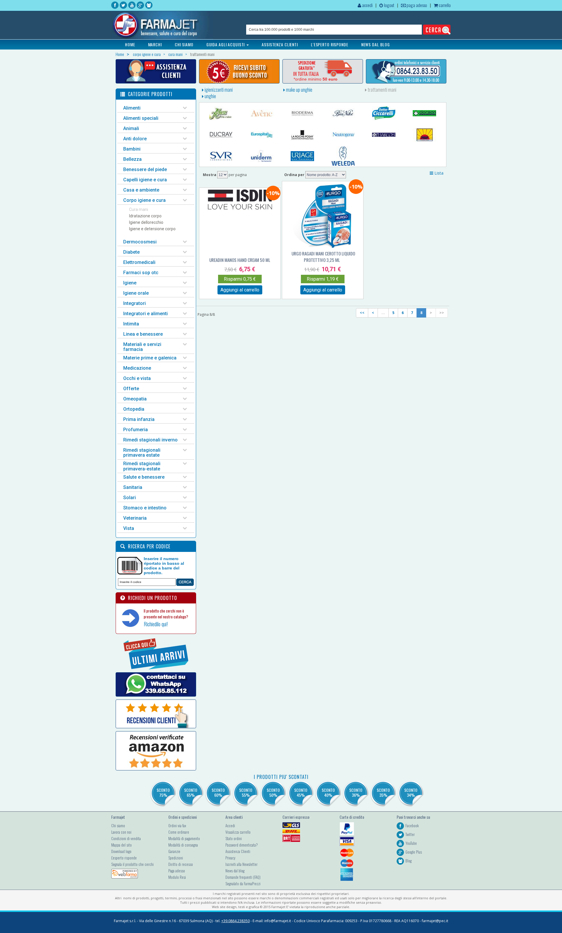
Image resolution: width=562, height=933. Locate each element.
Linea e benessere (143, 334)
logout (388, 5)
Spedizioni (175, 858)
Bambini (131, 149)
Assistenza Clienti (237, 851)
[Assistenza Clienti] (156, 71)
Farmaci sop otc (140, 272)
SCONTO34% (410, 792)
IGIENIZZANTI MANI (218, 89)
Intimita (131, 324)
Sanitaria (132, 487)
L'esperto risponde (124, 858)
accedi (367, 5)
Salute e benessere (144, 477)
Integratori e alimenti (145, 313)
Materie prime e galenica (150, 358)
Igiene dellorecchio (146, 222)
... (383, 312)
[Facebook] (115, 5)
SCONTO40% (328, 792)
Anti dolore (135, 138)
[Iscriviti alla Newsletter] (239, 71)
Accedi (230, 825)
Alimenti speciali (140, 118)
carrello (444, 5)
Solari (129, 497)
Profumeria (135, 429)
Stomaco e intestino (145, 508)
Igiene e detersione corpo (152, 228)
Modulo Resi (177, 877)
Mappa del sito (121, 845)
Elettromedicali (139, 262)
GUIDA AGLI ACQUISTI (226, 44)
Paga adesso (176, 871)
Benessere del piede (145, 169)
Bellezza (132, 159)
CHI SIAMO (184, 44)
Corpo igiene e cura (144, 200)
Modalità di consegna (183, 845)
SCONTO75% (163, 792)
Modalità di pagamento (184, 838)
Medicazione (137, 368)
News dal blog (234, 871)
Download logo (121, 851)
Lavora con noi (121, 832)
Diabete (131, 252)
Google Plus (413, 852)
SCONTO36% (355, 792)
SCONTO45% (300, 792)
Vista (128, 528)
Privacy (230, 858)
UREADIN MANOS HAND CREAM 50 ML (239, 260)
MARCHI (155, 44)
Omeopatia (135, 399)
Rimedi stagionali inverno (150, 440)
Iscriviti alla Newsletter (241, 864)
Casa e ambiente (141, 190)
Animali (131, 128)
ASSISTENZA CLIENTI (280, 44)
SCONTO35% (383, 792)
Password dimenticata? (241, 845)
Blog (408, 861)
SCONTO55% (245, 792)
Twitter (410, 834)
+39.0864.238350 (235, 920)
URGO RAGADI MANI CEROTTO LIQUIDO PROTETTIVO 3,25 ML (323, 256)
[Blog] (149, 5)
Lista (438, 173)
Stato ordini (233, 838)
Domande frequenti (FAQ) (243, 877)
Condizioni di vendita (126, 838)
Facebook (412, 825)
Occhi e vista (137, 378)
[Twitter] (123, 5)
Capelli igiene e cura (145, 179)
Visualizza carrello (238, 832)
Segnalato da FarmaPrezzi (243, 883)
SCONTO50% (273, 792)
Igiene (129, 283)
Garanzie (174, 851)
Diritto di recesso (180, 864)
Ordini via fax (177, 825)
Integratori (134, 303)
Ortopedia (133, 409)
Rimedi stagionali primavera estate (141, 452)
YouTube (411, 843)
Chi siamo (118, 825)
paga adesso (416, 5)
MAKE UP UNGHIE (298, 89)
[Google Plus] (140, 5)
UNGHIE (210, 96)
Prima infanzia (139, 419)
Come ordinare (178, 832)
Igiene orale (136, 293)
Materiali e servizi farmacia (142, 347)
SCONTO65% (190, 792)
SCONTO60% (218, 792)
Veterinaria (135, 518)
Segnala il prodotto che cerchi (132, 864)
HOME (130, 44)
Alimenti (131, 108)
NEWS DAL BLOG (375, 44)
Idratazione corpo (145, 216)
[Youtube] (132, 5)
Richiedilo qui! (156, 624)
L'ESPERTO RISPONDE (329, 44)
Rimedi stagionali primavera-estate (141, 466)
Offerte (131, 388)
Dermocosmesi (140, 242)
